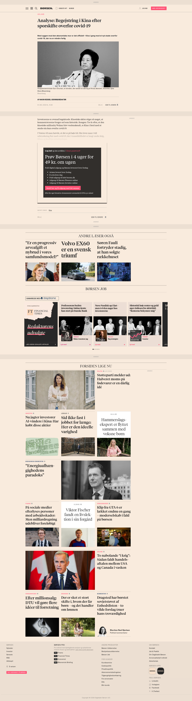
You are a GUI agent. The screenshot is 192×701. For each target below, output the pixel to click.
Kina (50, 210)
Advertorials (153, 661)
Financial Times (62, 656)
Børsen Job (106, 655)
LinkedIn (154, 681)
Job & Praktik (154, 651)
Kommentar (101, 594)
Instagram (155, 684)
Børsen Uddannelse (109, 648)
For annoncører (107, 679)
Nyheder (9, 648)
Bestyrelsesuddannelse (110, 651)
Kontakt (152, 648)
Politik (100, 371)
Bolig (113, 414)
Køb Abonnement (158, 8)
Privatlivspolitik (107, 669)
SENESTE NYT (63, 8)
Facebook (155, 688)
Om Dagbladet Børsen (157, 655)
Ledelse (64, 413)
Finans (28, 504)
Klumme (77, 504)
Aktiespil (9, 661)
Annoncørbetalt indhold (158, 658)
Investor (28, 413)
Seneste (9, 655)
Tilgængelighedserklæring (111, 675)
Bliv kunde (106, 685)
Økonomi (64, 594)
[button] (31, 8)
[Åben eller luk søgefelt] (36, 8)
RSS (8, 658)
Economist (60, 659)
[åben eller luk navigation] (27, 8)
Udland (40, 14)
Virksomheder (102, 504)
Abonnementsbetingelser (111, 672)
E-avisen (12, 666)
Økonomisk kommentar (34, 461)
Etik (103, 682)
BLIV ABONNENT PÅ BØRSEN (17, 672)
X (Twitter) (155, 691)
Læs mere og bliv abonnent (84, 650)
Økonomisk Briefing (63, 662)
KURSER (71, 8)
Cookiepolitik (106, 666)
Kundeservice (107, 663)
